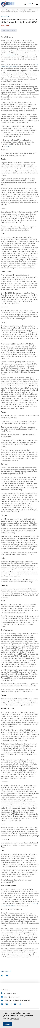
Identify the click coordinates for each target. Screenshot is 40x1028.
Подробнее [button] (14, 1019)
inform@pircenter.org (11, 997)
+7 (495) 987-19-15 (11, 993)
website (8, 146)
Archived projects (22, 10)
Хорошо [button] (7, 1024)
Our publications (10, 10)
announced (11, 55)
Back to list (5, 971)
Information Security (8, 30)
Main (2, 10)
